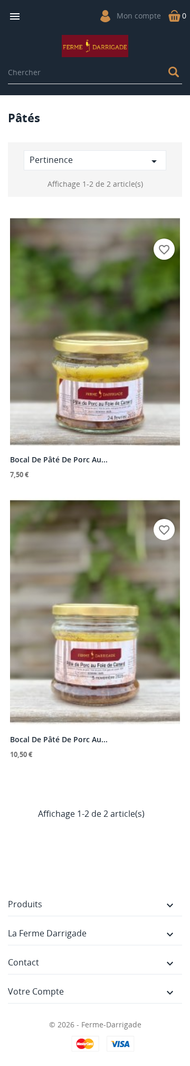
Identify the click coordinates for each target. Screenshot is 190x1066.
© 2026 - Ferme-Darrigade (95, 1024)
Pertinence (95, 161)
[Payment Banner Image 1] (86, 1044)
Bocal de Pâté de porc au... (59, 459)
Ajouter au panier (95, 437)
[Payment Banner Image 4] (119, 1044)
